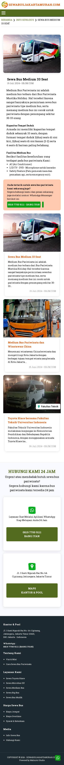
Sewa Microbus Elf (15, 683)
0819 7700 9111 (11, 646)
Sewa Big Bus (12, 692)
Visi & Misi (11, 659)
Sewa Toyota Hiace (15, 678)
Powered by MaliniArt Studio (32, 760)
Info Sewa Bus (25, 19)
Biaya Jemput (12, 711)
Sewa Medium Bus (15, 687)
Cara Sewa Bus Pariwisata (18, 664)
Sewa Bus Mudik (14, 697)
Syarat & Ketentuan (15, 721)
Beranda (6, 19)
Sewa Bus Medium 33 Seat (24, 256)
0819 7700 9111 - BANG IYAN (24, 204)
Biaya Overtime (13, 716)
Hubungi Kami (13, 740)
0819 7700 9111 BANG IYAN (32, 534)
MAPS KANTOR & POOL (32, 590)
